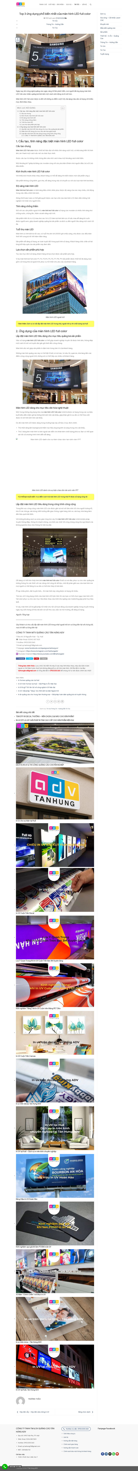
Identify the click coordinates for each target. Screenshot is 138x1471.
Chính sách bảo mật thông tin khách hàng (77, 1451)
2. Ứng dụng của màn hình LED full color (32, 127)
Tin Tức (55, 28)
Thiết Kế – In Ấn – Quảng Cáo (109, 37)
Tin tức (76, 4)
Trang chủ (43, 4)
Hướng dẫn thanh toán (71, 1448)
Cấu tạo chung (26, 113)
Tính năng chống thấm (29, 120)
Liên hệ (84, 4)
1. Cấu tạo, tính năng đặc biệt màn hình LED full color (36, 111)
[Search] (90, 4)
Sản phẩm (60, 4)
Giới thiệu (51, 4)
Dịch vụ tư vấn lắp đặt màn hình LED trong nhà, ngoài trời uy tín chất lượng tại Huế (57, 324)
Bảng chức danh (84, 1412)
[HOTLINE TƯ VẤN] (5, 1466)
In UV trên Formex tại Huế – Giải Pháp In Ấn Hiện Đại (37, 684)
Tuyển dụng (104, 54)
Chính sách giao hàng (71, 1444)
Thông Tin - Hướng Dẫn (55, 24)
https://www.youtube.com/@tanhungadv (48, 654)
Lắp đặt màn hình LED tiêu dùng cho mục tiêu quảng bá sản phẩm (43, 129)
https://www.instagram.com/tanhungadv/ (42, 651)
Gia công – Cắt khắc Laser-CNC (110, 19)
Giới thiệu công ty (69, 1434)
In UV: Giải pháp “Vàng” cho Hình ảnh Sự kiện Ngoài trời (38, 691)
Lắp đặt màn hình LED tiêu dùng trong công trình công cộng (41, 133)
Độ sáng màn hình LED (29, 118)
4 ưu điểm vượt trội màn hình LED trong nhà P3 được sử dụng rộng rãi (61, 497)
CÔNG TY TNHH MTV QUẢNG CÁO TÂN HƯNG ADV (39, 135)
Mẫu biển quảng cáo (107, 28)
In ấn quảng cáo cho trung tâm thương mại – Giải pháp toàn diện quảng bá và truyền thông (52, 695)
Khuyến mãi (104, 24)
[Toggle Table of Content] (61, 108)
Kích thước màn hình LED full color (32, 116)
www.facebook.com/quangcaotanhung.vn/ (41, 648)
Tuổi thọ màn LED (27, 122)
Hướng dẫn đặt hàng (70, 1441)
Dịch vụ (68, 4)
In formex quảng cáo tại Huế (28, 680)
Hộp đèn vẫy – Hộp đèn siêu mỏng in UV (34, 1412)
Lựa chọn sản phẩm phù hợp (31, 124)
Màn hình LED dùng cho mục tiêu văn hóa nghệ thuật (39, 131)
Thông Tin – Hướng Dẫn (109, 42)
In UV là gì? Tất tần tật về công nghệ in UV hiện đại (36, 687)
